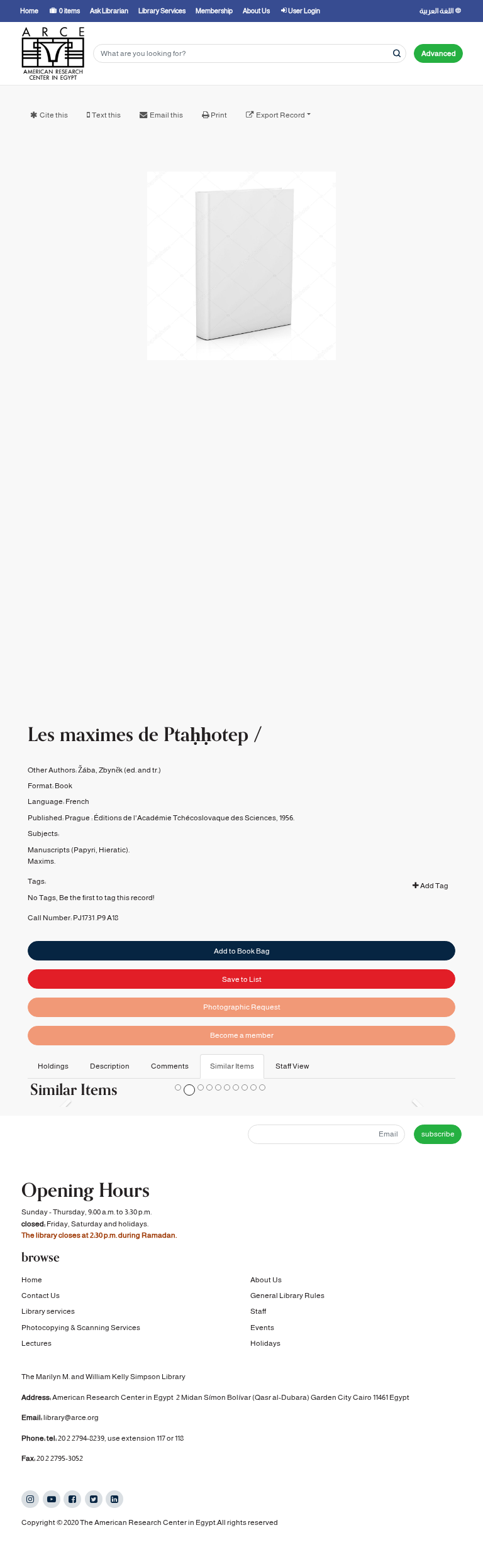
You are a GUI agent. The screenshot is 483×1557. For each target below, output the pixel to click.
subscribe (438, 1134)
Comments (170, 1066)
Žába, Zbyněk (100, 770)
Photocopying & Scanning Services (80, 1327)
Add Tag (433, 885)
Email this (166, 115)
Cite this (54, 115)
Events (262, 1327)
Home (31, 1279)
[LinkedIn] (114, 1499)
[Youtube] (51, 1499)
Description (110, 1066)
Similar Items (232, 1066)
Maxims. (41, 861)
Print (219, 115)
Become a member (242, 1035)
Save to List (242, 979)
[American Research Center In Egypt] (52, 53)
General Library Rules (287, 1295)
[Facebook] (72, 1499)
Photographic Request (241, 1007)
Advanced (438, 53)
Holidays (265, 1343)
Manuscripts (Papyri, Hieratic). (79, 849)
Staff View (292, 1066)
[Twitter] (94, 1499)
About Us (266, 1279)
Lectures (36, 1343)
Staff (258, 1311)
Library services (48, 1311)
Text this (106, 115)
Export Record (280, 115)
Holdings (53, 1066)
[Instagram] (30, 1499)
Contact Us (40, 1295)
